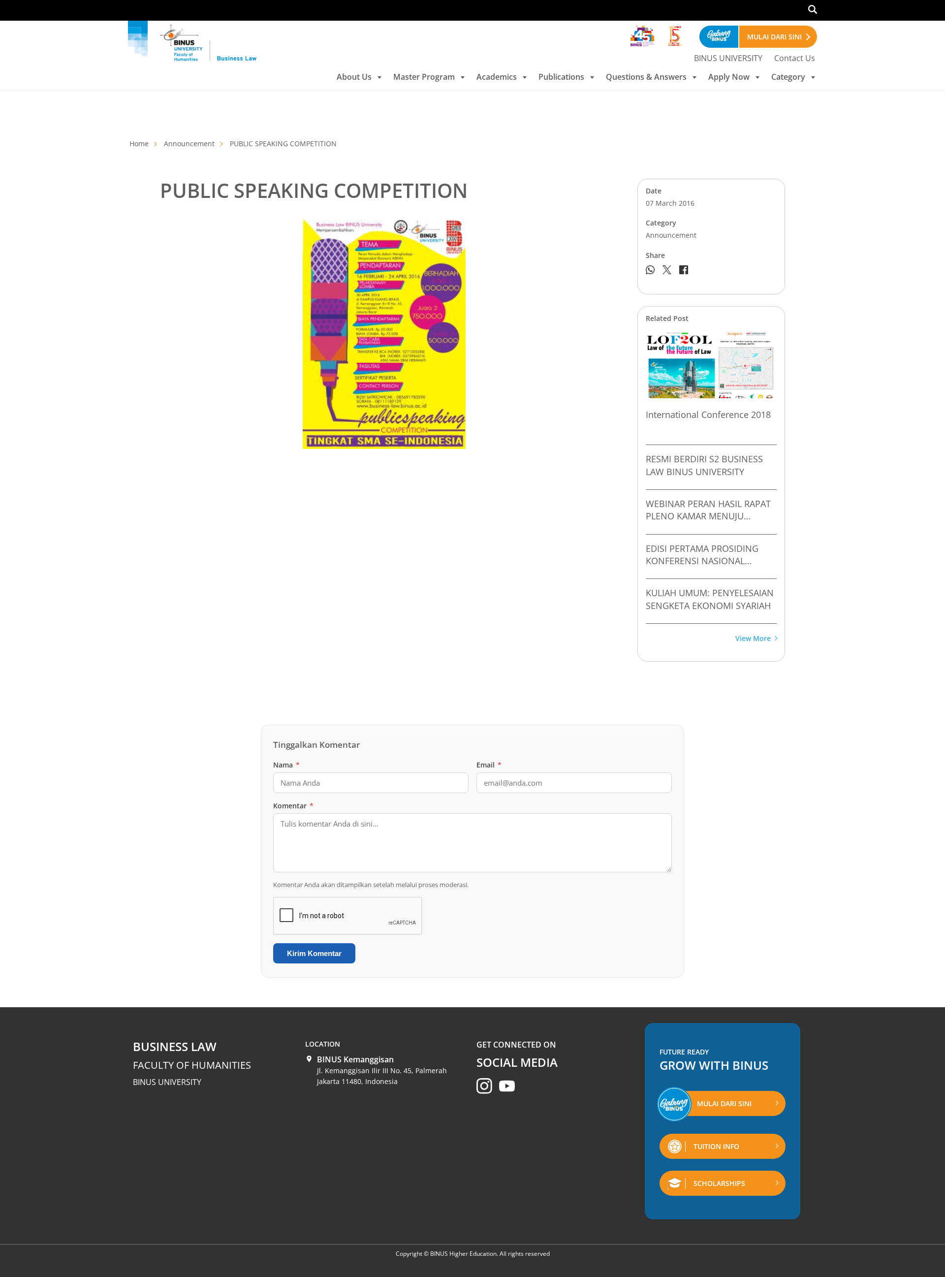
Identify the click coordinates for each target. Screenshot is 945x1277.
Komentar (293, 805)
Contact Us (794, 58)
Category (788, 76)
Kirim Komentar (314, 953)
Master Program (424, 76)
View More (753, 639)
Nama (286, 764)
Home (139, 143)
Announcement (189, 143)
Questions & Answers (646, 76)
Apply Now (729, 76)
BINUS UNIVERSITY (728, 58)
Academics (496, 76)
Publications (561, 76)
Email (489, 764)
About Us (354, 76)
